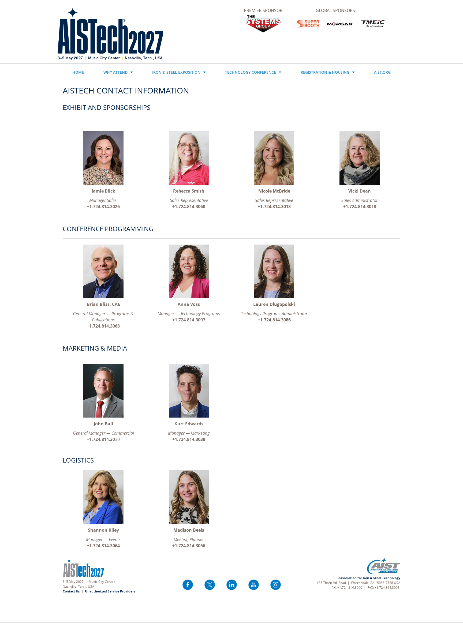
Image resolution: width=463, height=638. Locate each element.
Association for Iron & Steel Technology (369, 578)
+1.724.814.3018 (359, 206)
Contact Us (71, 591)
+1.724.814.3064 (103, 546)
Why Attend (115, 72)
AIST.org (382, 72)
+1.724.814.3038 (188, 439)
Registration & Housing (325, 72)
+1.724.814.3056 (188, 546)
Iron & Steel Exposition (176, 72)
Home (78, 72)
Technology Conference (250, 72)
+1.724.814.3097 (188, 320)
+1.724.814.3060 (188, 206)
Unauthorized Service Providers (110, 591)
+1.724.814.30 (101, 439)
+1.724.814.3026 (103, 206)
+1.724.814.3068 (103, 326)
